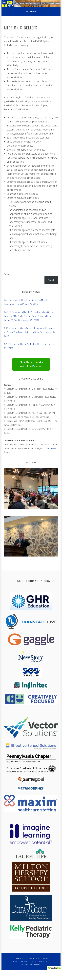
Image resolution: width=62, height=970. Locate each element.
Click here (51, 448)
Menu (33, 11)
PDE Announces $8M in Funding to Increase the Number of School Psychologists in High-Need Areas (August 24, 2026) (30, 332)
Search (7, 274)
